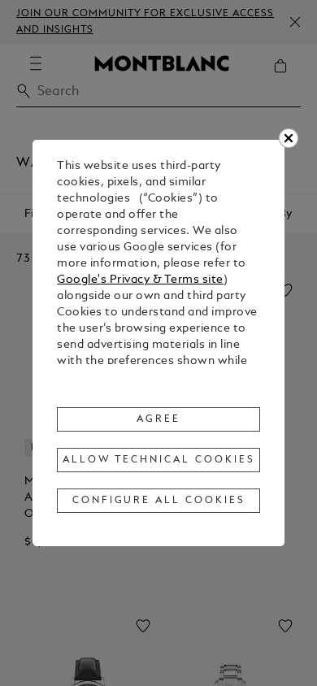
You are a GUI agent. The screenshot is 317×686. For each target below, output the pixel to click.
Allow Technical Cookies (158, 460)
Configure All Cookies (158, 501)
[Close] (288, 138)
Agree (158, 419)
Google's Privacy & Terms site (140, 280)
